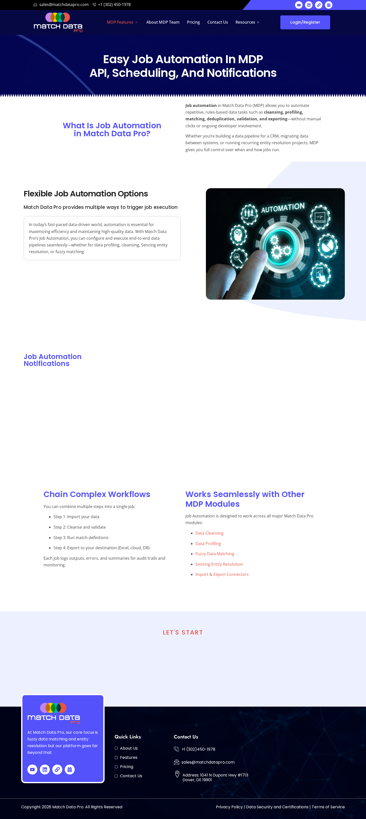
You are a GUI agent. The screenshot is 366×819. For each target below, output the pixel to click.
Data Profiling (208, 543)
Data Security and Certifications (277, 807)
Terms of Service (328, 807)
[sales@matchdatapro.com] (176, 762)
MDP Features (120, 22)
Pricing (193, 22)
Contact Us (217, 22)
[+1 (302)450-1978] (176, 749)
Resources (245, 22)
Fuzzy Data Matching (214, 553)
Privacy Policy (229, 807)
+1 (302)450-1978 (198, 749)
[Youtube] (299, 5)
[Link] (318, 5)
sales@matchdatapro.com (208, 762)
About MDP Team (163, 22)
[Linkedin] (308, 5)
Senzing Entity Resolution (219, 564)
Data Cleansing (209, 533)
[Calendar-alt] (328, 5)
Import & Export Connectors (222, 574)
